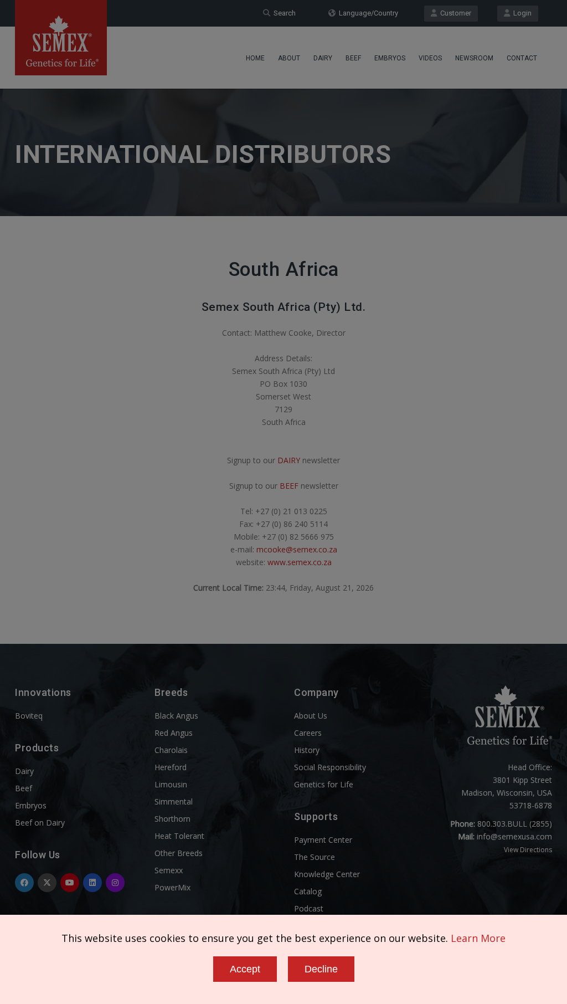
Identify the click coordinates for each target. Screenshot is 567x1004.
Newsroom (474, 58)
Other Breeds (178, 853)
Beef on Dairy (40, 822)
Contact (522, 58)
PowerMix (172, 887)
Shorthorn (172, 818)
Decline (321, 969)
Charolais (171, 750)
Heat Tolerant (179, 836)
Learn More (478, 938)
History (306, 750)
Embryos (389, 58)
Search (283, 13)
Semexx (168, 870)
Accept (245, 969)
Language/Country (367, 13)
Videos (430, 58)
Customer (454, 13)
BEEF (289, 485)
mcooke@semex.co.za (296, 549)
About (289, 58)
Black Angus (176, 715)
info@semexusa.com (514, 836)
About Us (310, 715)
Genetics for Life (323, 784)
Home (255, 58)
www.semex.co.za (299, 562)
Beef (353, 58)
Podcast (308, 908)
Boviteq (29, 715)
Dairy (322, 58)
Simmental (173, 801)
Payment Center (323, 839)
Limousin (170, 784)
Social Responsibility (330, 767)
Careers (308, 733)
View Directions (528, 849)
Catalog (308, 891)
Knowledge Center (327, 874)
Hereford (170, 767)
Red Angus (173, 733)
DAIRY (288, 460)
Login (521, 13)
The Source (314, 857)
